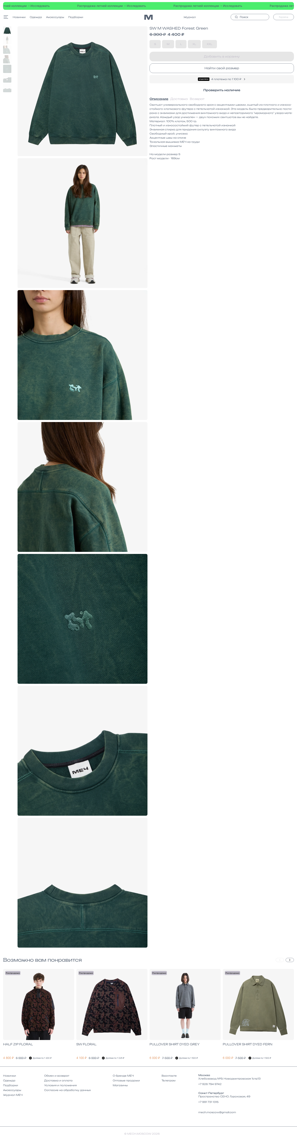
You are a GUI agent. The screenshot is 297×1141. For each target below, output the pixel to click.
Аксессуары (55, 17)
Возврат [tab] (197, 99)
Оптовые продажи (126, 1080)
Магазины (120, 1085)
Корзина (283, 16)
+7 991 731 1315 (208, 1101)
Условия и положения (60, 1085)
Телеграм (168, 1080)
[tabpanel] (222, 131)
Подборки (75, 17)
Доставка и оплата (58, 1080)
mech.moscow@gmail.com (217, 1112)
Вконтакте (169, 1075)
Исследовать (72, 6)
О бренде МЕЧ (123, 1075)
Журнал (190, 17)
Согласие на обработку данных (67, 1090)
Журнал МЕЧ (13, 1094)
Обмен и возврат (56, 1075)
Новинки (19, 17)
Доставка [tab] (179, 99)
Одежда (36, 17)
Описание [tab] (159, 99)
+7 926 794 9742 (210, 1084)
